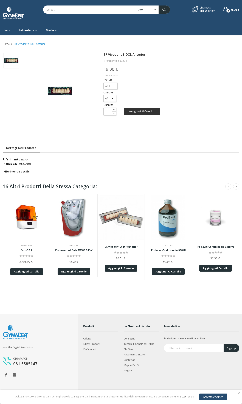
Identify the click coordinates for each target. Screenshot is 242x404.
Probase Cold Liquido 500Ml (168, 250)
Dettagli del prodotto (21, 148)
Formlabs (26, 245)
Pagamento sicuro (134, 354)
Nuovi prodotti (91, 344)
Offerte (87, 338)
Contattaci (130, 359)
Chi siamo (129, 349)
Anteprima (26, 220)
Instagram (14, 375)
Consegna (129, 338)
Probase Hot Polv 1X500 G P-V (73, 250)
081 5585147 (207, 11)
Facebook (6, 375)
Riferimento (11, 159)
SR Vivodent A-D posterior (121, 246)
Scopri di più (187, 396)
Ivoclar (73, 245)
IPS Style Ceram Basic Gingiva (215, 246)
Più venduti (89, 349)
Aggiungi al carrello (142, 111)
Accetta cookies (213, 397)
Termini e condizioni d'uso (139, 344)
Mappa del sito (132, 365)
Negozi (128, 370)
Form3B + (26, 250)
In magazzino (12, 163)
